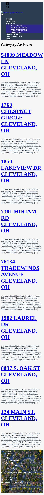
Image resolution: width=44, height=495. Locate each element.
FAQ (8, 453)
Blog (8, 39)
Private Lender (19, 30)
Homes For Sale (14, 37)
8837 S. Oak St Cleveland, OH (20, 374)
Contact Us (12, 34)
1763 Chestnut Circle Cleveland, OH (19, 117)
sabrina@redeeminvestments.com (15, 482)
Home (9, 19)
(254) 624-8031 (8, 480)
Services (10, 23)
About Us (10, 21)
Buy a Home (16, 26)
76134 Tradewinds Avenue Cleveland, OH (20, 274)
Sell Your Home (19, 28)
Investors (16, 32)
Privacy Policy (12, 465)
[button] (2, 14)
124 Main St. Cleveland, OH (19, 418)
